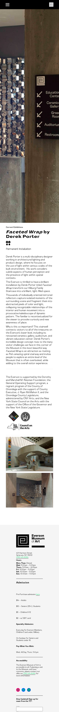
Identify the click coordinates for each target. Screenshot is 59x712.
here (38, 594)
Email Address (18, 706)
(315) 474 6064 (22, 557)
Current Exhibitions (14, 227)
